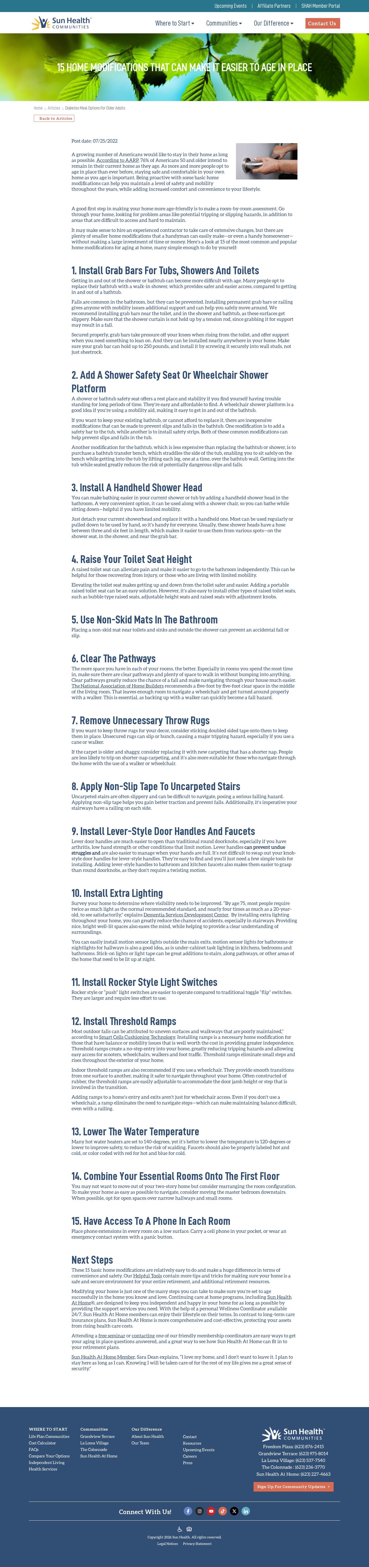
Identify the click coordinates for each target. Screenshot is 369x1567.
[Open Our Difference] (291, 23)
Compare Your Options (49, 1455)
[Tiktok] (222, 1511)
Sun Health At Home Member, (104, 1357)
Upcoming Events (231, 6)
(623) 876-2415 (309, 1446)
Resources (192, 1443)
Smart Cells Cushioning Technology (137, 1037)
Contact (190, 1436)
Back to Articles (55, 118)
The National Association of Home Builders (118, 686)
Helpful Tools (147, 1275)
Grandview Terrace (97, 1436)
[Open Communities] (240, 23)
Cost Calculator (42, 1442)
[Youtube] (211, 1511)
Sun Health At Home (98, 1455)
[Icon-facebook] (188, 1511)
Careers (190, 1456)
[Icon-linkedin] (245, 1511)
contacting (143, 1335)
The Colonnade (93, 1449)
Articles (54, 108)
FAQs (34, 1449)
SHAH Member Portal (320, 6)
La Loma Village (94, 1442)
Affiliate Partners (274, 6)
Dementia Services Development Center (186, 914)
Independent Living (47, 1462)
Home (38, 108)
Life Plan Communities (49, 1436)
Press (188, 1462)
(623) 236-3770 (310, 1467)
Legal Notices (167, 1543)
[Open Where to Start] (192, 23)
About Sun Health (148, 1436)
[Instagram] (199, 1511)
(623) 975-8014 (313, 1453)
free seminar (111, 1335)
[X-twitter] (234, 1511)
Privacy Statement (197, 1543)
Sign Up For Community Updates (291, 1486)
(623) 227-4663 (316, 1474)
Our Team (140, 1442)
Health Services (43, 1468)
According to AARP (117, 160)
